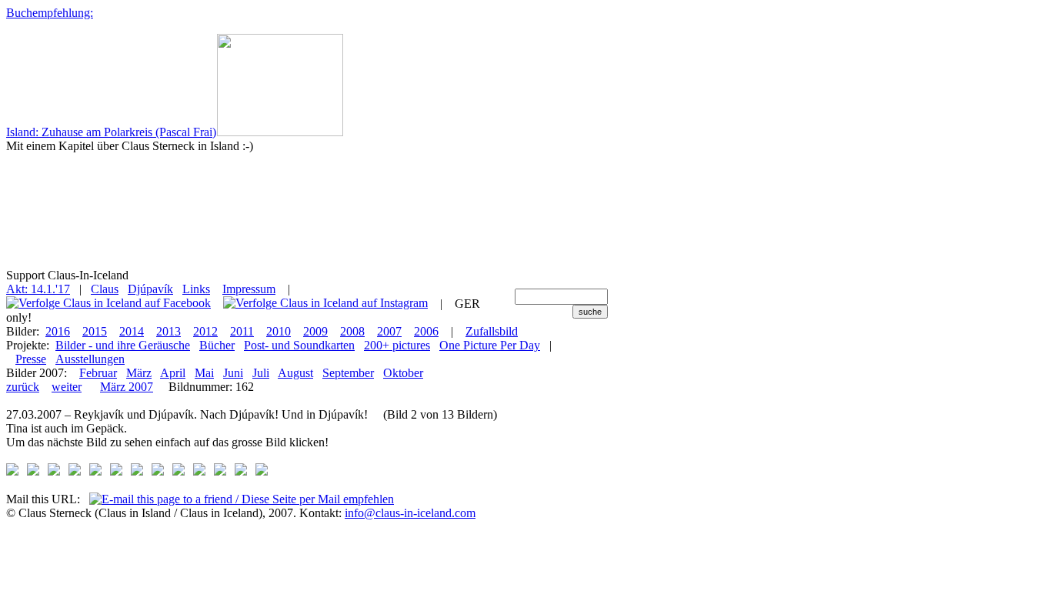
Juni (233, 372)
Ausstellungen (90, 359)
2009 (315, 331)
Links (196, 289)
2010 (278, 331)
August (295, 372)
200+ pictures (397, 345)
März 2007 (126, 386)
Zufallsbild (491, 331)
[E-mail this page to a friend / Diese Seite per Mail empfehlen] (241, 499)
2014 (131, 331)
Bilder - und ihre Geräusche (122, 345)
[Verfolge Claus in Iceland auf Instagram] (325, 303)
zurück (22, 386)
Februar (98, 372)
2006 (426, 331)
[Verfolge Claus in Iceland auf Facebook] (108, 303)
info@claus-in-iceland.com (410, 512)
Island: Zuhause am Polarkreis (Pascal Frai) (111, 132)
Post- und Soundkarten (299, 345)
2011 (242, 331)
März (139, 372)
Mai (204, 372)
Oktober (403, 372)
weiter (67, 386)
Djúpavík (150, 289)
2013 (168, 331)
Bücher (217, 345)
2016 (57, 331)
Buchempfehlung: (49, 12)
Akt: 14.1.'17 (38, 289)
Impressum (248, 289)
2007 (389, 331)
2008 (352, 331)
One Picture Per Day (489, 345)
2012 (205, 331)
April (172, 372)
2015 (94, 331)
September (348, 372)
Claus (104, 289)
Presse (30, 359)
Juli (260, 372)
